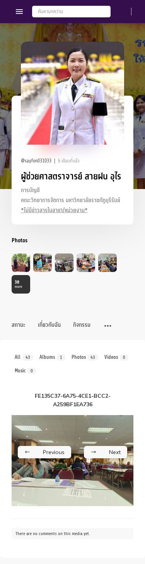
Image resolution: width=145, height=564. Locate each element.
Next (115, 452)
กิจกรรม (81, 325)
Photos (84, 357)
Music (24, 370)
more (18, 284)
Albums (50, 357)
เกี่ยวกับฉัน (49, 325)
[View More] (108, 326)
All (22, 357)
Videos (114, 357)
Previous (54, 452)
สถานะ (19, 325)
